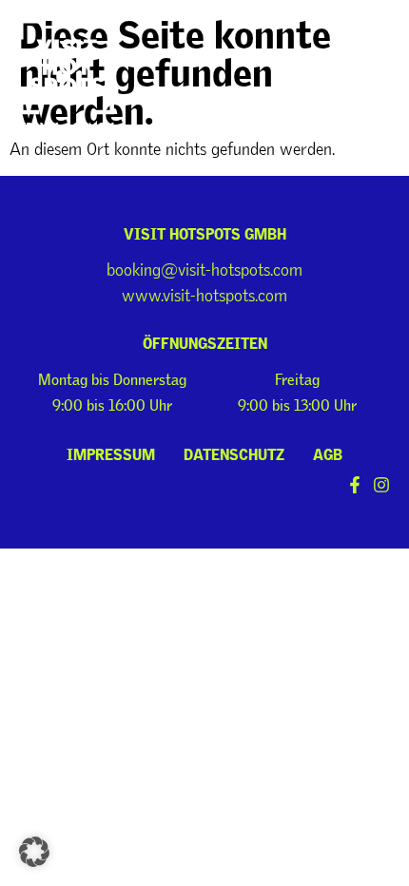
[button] (368, 40)
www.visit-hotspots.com (204, 295)
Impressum (111, 451)
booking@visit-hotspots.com (204, 270)
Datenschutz (234, 451)
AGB (327, 451)
